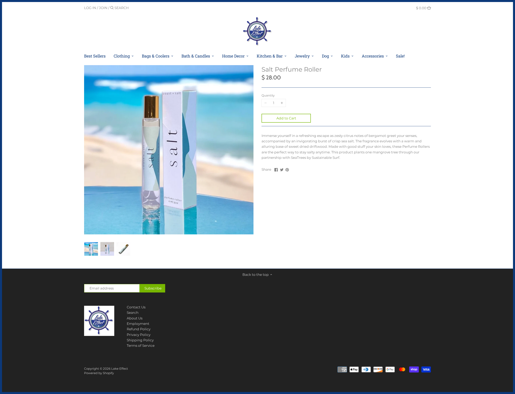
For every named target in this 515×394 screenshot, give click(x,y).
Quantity (268, 95)
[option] (91, 249)
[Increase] (282, 103)
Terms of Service (140, 346)
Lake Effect (119, 368)
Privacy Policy (138, 335)
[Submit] (112, 8)
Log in (90, 8)
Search (132, 313)
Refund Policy (138, 329)
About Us (134, 318)
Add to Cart (286, 118)
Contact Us (136, 307)
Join (103, 8)
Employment (138, 324)
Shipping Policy (140, 340)
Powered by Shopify (99, 373)
